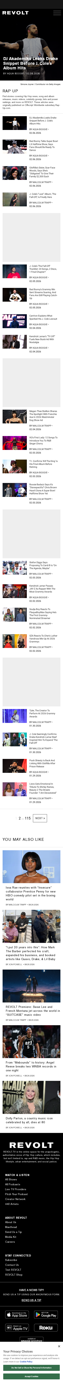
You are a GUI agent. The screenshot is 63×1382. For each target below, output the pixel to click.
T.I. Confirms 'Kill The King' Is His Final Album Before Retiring (43, 464)
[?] (15, 123)
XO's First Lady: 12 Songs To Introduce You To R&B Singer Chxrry (43, 440)
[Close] (59, 1346)
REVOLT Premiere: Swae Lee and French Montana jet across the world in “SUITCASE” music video (33, 1011)
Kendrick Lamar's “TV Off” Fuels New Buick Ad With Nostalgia (42, 339)
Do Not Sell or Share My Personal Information (31, 1368)
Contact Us (12, 1265)
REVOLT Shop (14, 1274)
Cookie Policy (26, 1361)
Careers (10, 1242)
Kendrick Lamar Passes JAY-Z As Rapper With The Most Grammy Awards (42, 588)
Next (39, 818)
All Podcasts (12, 1184)
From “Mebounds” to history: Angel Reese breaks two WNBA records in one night (31, 1066)
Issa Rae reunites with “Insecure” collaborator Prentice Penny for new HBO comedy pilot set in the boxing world (31, 893)
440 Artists (12, 1204)
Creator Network (15, 1199)
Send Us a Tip (13, 1232)
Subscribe (11, 1260)
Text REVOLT (13, 1270)
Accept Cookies (31, 1376)
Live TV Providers (15, 1189)
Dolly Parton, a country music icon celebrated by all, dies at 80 (29, 1120)
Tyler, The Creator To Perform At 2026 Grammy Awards (42, 713)
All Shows (11, 1179)
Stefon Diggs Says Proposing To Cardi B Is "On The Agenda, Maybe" (43, 565)
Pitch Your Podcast (16, 1194)
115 (28, 818)
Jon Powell (15, 964)
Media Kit (10, 1237)
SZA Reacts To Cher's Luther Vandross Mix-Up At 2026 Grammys (43, 638)
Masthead (11, 1227)
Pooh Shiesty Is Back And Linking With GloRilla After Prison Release (42, 763)
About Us (10, 1222)
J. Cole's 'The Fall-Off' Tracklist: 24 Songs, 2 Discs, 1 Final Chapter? (43, 269)
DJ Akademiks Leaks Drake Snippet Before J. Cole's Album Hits (42, 120)
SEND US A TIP (31, 1300)
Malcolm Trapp (42, 182)
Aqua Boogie (15, 73)
